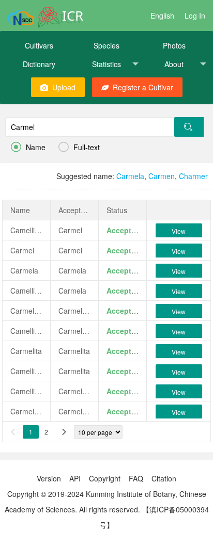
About (174, 64)
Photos (174, 45)
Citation (163, 478)
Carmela (130, 176)
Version (49, 478)
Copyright (104, 478)
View (179, 231)
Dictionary (39, 64)
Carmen (161, 176)
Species (106, 45)
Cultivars (39, 45)
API (75, 478)
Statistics (106, 64)
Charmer (193, 176)
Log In (195, 15)
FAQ (136, 478)
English (162, 15)
